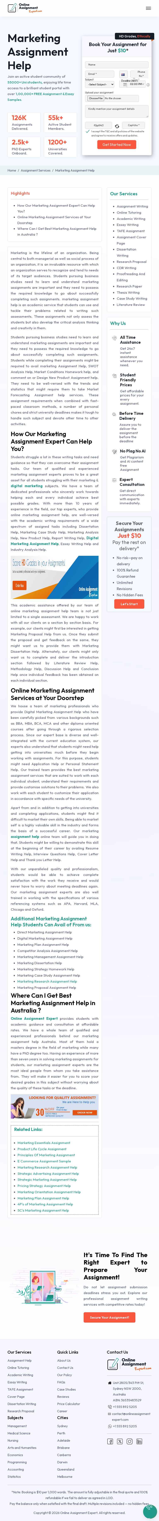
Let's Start (129, 604)
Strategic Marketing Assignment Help (47, 1179)
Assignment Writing (132, 206)
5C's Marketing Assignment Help (43, 1210)
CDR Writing (126, 268)
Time (136, 79)
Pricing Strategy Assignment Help (44, 1185)
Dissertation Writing (21, 1404)
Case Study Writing (132, 298)
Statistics (14, 1476)
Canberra (64, 1455)
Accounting (15, 1469)
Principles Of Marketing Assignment (46, 1155)
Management (17, 1426)
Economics (15, 1455)
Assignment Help (19, 1360)
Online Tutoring (129, 212)
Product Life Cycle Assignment (42, 1149)
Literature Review (131, 304)
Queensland (65, 1469)
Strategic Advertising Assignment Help (48, 1173)
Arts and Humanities (21, 1448)
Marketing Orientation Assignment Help (49, 1192)
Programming (17, 1462)
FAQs (61, 1382)
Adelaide (63, 1440)
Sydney (62, 1426)
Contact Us (65, 1368)
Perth (61, 1433)
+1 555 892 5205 (125, 1407)
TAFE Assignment (131, 231)
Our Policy (64, 1375)
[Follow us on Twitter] (120, 1441)
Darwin (62, 1462)
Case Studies (66, 1389)
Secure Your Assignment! (109, 1317)
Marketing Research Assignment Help (47, 981)
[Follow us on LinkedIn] (139, 1441)
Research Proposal (132, 261)
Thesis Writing (128, 292)
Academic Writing (131, 218)
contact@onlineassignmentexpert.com (131, 1417)
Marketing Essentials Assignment (44, 1142)
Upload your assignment (99, 92)
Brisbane (63, 1448)
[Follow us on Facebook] (110, 1441)
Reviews (63, 1397)
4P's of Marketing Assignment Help (45, 1204)
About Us (64, 1360)
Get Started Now (116, 144)
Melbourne (64, 1476)
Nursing (12, 1440)
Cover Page (16, 1397)
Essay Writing (128, 224)
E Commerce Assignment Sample (44, 1161)
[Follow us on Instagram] (129, 1441)
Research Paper (129, 286)
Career (62, 1411)
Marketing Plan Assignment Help (43, 1198)
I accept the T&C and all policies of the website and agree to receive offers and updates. (117, 132)
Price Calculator (68, 1404)
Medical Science (18, 1433)
